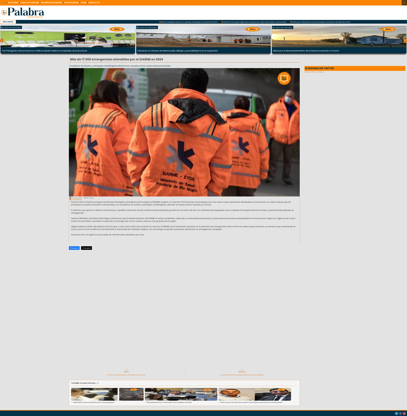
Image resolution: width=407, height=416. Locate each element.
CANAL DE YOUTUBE (30, 2)
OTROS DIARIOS (72, 2)
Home (4, 2)
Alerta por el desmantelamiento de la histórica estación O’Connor (306, 50)
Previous (1, 40)
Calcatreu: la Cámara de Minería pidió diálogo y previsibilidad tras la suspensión (177, 50)
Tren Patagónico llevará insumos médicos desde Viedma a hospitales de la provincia (44, 50)
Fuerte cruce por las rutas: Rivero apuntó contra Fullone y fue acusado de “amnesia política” (251, 402)
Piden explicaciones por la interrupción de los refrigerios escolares (169, 402)
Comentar (76, 199)
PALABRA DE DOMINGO (52, 2)
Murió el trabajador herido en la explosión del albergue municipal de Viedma (145, 22)
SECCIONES (14, 2)
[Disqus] (184, 279)
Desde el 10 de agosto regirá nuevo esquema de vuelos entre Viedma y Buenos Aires (210, 22)
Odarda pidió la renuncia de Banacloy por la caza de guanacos (93, 402)
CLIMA (84, 2)
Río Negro (90, 198)
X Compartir (86, 248)
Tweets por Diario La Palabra (314, 72)
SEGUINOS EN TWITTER (320, 68)
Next (405, 40)
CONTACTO (94, 2)
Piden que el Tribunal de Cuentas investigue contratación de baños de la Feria (277, 22)
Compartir (74, 248)
